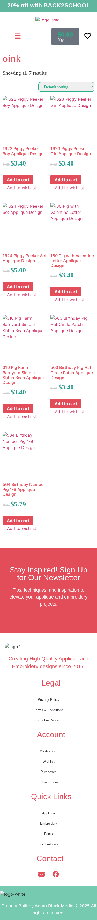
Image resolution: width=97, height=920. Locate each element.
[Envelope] (41, 874)
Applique (48, 813)
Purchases (49, 772)
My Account (48, 751)
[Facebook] (55, 874)
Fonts (48, 834)
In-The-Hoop (48, 844)
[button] (18, 36)
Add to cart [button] (18, 179)
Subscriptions (48, 782)
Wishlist (49, 762)
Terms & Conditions (48, 710)
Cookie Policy (48, 720)
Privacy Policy (48, 700)
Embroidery (48, 823)
